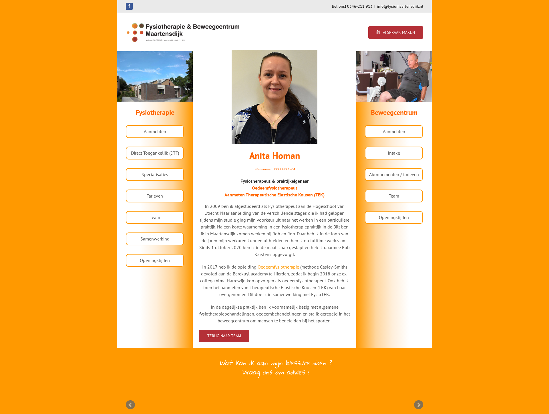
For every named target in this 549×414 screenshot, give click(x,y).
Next (418, 404)
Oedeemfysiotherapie (278, 267)
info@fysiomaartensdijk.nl (400, 6)
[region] (155, 76)
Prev (130, 404)
